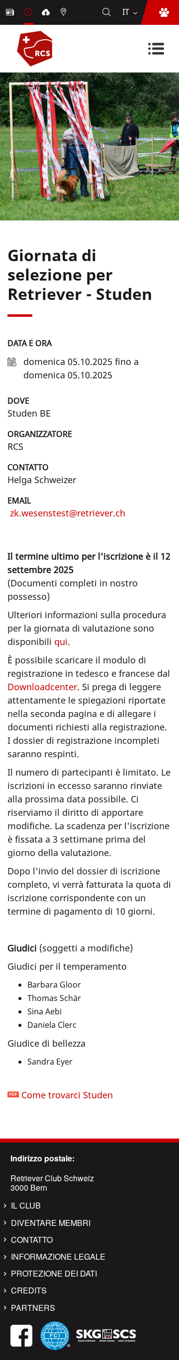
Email (19, 500)
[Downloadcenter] (47, 12)
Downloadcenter (42, 687)
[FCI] (55, 1334)
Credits (29, 1290)
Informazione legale (58, 1256)
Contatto (28, 467)
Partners (33, 1307)
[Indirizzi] (65, 12)
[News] (11, 12)
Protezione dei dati (54, 1273)
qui (61, 641)
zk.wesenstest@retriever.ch (66, 513)
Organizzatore (39, 434)
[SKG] (106, 1334)
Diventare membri (50, 1222)
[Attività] (29, 12)
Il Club (26, 1205)
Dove (18, 401)
